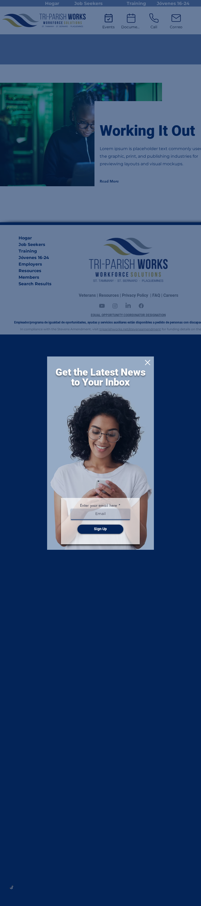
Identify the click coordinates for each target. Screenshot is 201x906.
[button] (147, 362)
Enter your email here (98, 505)
